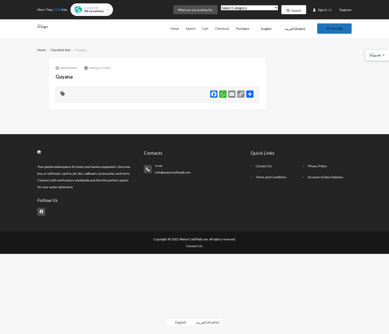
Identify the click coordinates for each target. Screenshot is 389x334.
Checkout (222, 28)
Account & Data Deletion (325, 177)
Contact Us (264, 166)
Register (345, 10)
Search (296, 10)
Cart (205, 28)
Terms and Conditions (271, 177)
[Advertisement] (135, 285)
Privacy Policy (317, 166)
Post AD (336, 28)
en (379, 55)
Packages (242, 28)
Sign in (322, 10)
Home (175, 28)
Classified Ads (60, 50)
